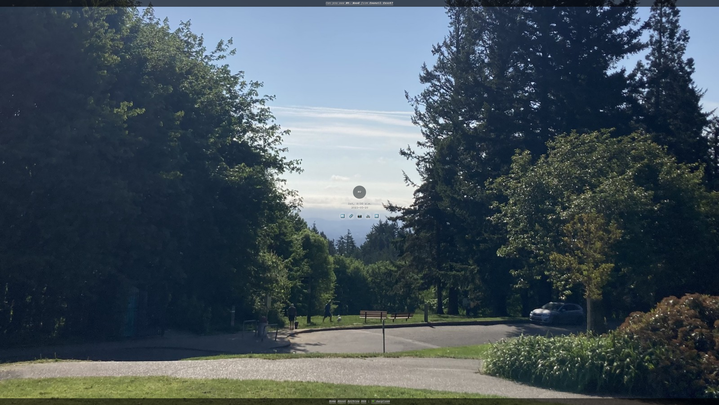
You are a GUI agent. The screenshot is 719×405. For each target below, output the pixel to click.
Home (332, 401)
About (342, 401)
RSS (363, 401)
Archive (354, 401)
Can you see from (359, 3)
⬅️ (342, 216)
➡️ (376, 216)
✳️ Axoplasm (380, 401)
